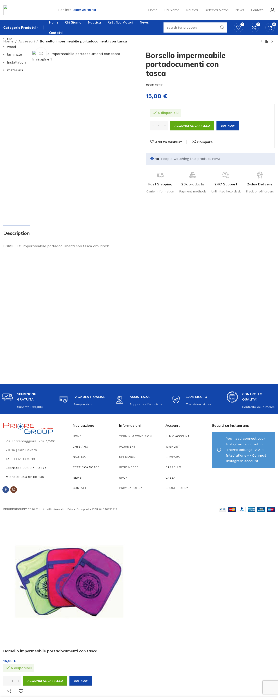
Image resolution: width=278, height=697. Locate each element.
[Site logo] (25, 9)
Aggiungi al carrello (192, 125)
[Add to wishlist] (20, 691)
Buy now (81, 680)
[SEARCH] (222, 27)
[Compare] (8, 691)
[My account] (272, 9)
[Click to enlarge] (41, 53)
